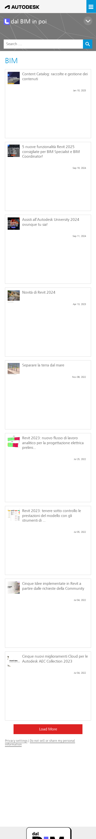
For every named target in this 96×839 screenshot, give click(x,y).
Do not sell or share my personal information (40, 742)
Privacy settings (16, 741)
